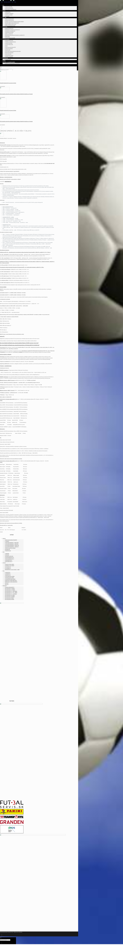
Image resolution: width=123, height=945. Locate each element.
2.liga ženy (7, 554)
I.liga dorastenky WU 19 (9, 557)
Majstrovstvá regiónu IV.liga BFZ (11, 539)
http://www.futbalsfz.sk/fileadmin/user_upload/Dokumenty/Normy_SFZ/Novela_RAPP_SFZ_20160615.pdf (19, 345)
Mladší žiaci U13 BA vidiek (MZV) (11, 581)
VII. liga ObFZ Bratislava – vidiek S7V (12, 546)
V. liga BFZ (7, 541)
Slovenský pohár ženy (9, 556)
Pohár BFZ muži (8, 550)
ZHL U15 (6, 584)
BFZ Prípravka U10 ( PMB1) (10, 595)
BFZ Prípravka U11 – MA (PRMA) (11, 591)
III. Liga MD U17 (8, 568)
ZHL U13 (6, 583)
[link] (12, 69)
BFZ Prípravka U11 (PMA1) (10, 588)
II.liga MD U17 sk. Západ (9, 565)
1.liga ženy (7, 553)
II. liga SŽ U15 (7, 572)
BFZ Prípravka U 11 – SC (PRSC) (11, 593)
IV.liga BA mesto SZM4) (9, 577)
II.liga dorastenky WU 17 (9, 558)
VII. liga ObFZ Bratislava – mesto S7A (12, 545)
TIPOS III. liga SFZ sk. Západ (10, 548)
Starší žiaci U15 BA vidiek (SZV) (11, 580)
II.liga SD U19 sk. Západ (9, 564)
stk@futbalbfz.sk (8, 181)
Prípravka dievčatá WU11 (9, 587)
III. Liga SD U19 (8, 566)
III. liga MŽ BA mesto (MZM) (10, 579)
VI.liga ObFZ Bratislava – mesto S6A (11, 542)
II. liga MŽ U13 (7, 573)
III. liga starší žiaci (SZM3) (9, 576)
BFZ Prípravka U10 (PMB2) (10, 596)
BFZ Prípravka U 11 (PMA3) (10, 589)
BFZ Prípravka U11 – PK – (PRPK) (11, 592)
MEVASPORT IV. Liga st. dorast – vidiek (12, 569)
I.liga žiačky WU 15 (8, 560)
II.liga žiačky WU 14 (8, 561)
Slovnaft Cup (7, 549)
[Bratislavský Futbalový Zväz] (8, 1)
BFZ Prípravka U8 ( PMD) (9, 599)
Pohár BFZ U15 (8, 575)
